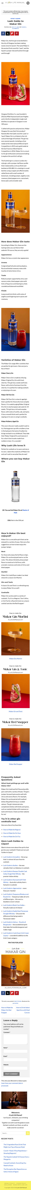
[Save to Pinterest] (17, 34)
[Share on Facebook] (3, 34)
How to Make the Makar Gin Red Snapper (7, 1010)
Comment (6, 1032)
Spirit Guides (15, 18)
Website (5, 1064)
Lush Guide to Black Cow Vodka (13, 905)
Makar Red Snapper (15, 764)
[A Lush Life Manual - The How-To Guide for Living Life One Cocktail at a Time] (15, 3)
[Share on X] (8, 34)
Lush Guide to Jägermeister (12, 888)
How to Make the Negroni (11, 830)
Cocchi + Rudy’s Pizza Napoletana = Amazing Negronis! (15, 1152)
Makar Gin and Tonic (15, 711)
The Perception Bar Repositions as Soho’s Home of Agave (15, 1170)
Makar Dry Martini (15, 659)
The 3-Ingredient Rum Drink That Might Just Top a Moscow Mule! (15, 1146)
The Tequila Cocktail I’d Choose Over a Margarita (16, 1158)
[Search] (28, 3)
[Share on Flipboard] (12, 34)
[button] (2, 3)
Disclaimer (8, 1185)
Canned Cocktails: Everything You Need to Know (15, 1164)
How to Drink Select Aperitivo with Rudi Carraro (23, 1010)
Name (5, 1047)
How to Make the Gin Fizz (11, 836)
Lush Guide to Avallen (10, 865)
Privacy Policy (9, 1183)
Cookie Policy (21, 1183)
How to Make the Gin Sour (12, 833)
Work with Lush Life (20, 1185)
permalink (15, 1003)
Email (5, 1056)
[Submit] (28, 1133)
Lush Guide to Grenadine (11, 857)
